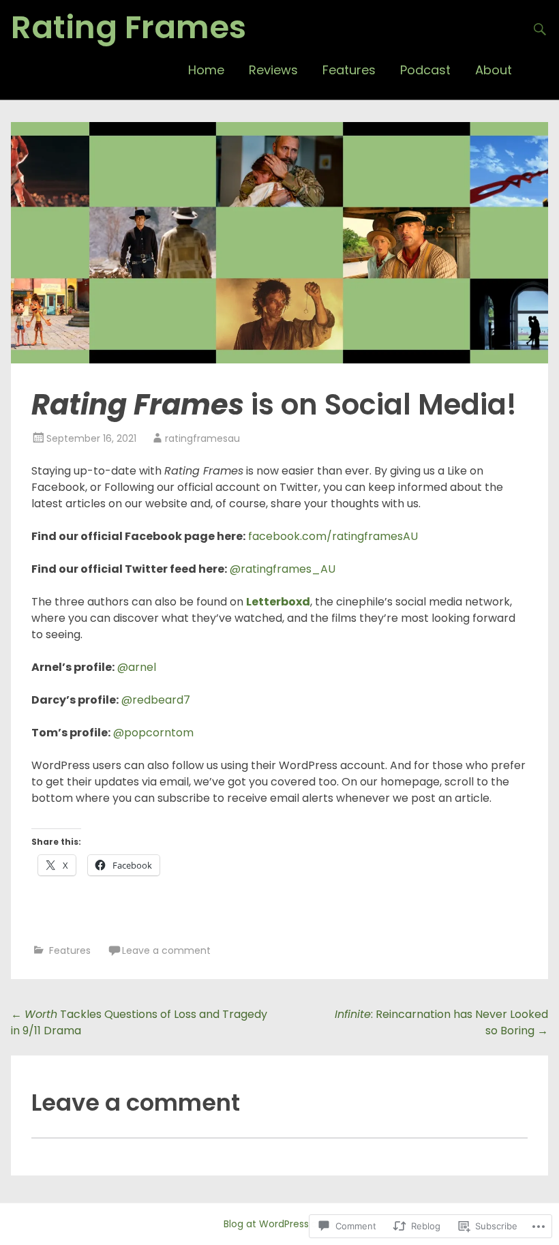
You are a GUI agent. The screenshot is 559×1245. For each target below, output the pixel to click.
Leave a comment (166, 950)
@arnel (136, 667)
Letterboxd (278, 602)
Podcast (425, 69)
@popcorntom (153, 732)
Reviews (273, 69)
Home (206, 69)
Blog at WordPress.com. (279, 1224)
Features (349, 69)
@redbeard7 (154, 700)
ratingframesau (202, 438)
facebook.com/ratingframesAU (333, 536)
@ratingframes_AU (282, 569)
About (493, 69)
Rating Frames (128, 27)
